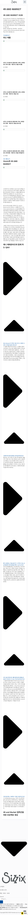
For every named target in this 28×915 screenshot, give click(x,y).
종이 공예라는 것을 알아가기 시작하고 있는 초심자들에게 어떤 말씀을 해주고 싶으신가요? (14, 564)
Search (2, 896)
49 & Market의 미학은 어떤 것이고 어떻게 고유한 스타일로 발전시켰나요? (14, 344)
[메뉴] (24, 1)
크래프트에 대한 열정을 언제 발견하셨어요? (13, 455)
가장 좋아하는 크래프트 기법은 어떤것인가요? (14, 796)
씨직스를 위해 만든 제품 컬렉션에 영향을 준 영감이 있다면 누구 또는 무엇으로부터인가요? (14, 678)
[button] (14, 298)
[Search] (1, 901)
